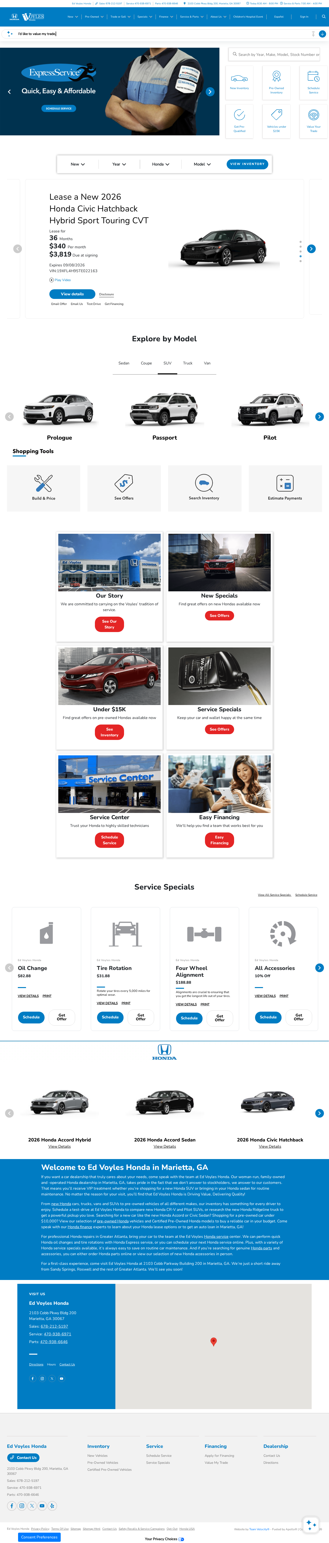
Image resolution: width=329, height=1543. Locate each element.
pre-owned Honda (113, 1217)
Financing (216, 1442)
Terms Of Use (60, 1525)
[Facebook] (32, 1374)
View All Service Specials (274, 891)
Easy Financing (220, 836)
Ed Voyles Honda (18, 1525)
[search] (324, 17)
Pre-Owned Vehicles (102, 1459)
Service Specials (158, 1459)
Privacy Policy (40, 1525)
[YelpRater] (52, 1502)
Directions (36, 1360)
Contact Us (67, 1360)
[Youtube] (61, 1374)
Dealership (275, 1442)
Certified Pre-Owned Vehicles (109, 1466)
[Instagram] (42, 1374)
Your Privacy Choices (161, 1535)
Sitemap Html (91, 1525)
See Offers (219, 611)
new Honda (61, 1200)
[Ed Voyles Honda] (29, 16)
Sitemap (76, 1525)
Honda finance (80, 1223)
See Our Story (109, 620)
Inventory (98, 1442)
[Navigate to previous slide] (3, 91)
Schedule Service (109, 836)
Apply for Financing (219, 1452)
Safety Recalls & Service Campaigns (142, 1525)
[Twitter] (52, 1374)
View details (72, 290)
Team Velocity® (259, 1525)
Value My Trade (216, 1459)
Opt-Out (172, 1525)
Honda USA (187, 1525)
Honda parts (261, 1244)
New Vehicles (97, 1452)
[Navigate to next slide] (215, 91)
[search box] (274, 54)
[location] (185, 3)
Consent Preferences (39, 1537)
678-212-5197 (54, 1322)
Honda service (216, 1232)
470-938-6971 (57, 1330)
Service (154, 1442)
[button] (214, 1338)
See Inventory (109, 728)
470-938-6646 (54, 1338)
